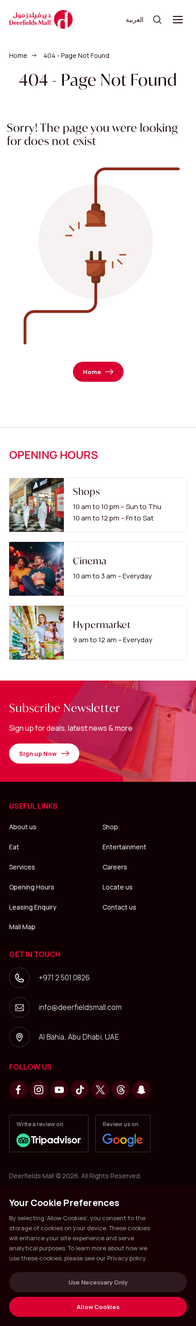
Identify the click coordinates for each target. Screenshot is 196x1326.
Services (22, 867)
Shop (110, 826)
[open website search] (157, 19)
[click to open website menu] (178, 19)
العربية (135, 19)
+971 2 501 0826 (64, 977)
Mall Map (22, 926)
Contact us (119, 907)
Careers (115, 867)
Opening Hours (31, 887)
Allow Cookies (98, 1307)
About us (22, 826)
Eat (14, 846)
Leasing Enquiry (32, 907)
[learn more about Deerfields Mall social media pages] (18, 1090)
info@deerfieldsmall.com (80, 1007)
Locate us (118, 887)
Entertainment (124, 846)
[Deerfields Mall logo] (41, 19)
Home (18, 55)
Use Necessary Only (98, 1282)
